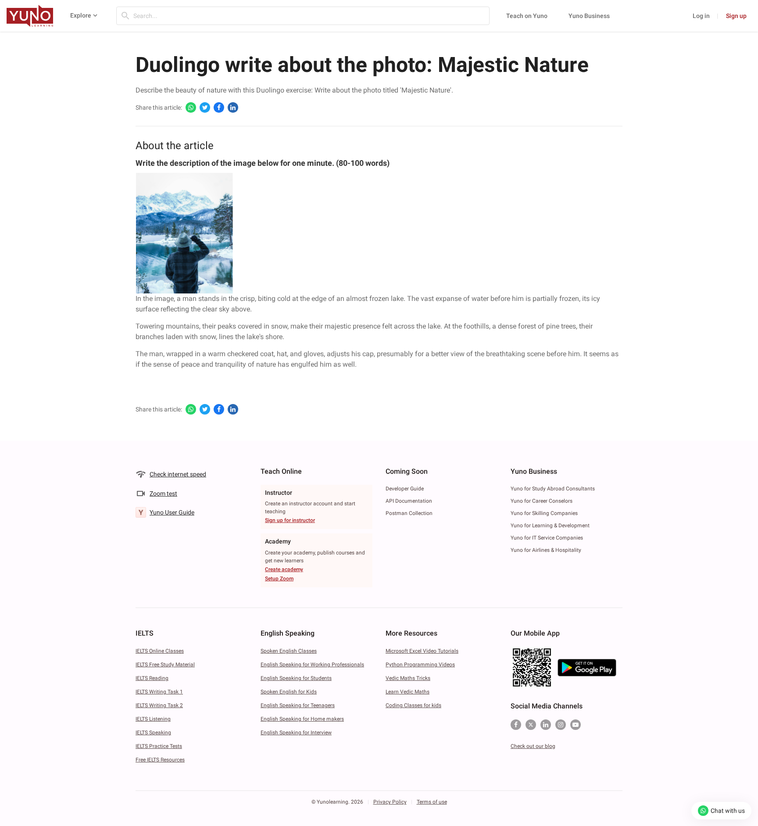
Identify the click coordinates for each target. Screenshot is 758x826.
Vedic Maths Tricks (408, 678)
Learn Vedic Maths (407, 692)
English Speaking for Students (296, 678)
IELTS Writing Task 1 (159, 692)
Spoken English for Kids (289, 692)
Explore (80, 15)
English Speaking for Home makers (302, 719)
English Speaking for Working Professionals (312, 665)
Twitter (531, 724)
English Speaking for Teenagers (298, 705)
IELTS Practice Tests (159, 746)
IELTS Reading (152, 678)
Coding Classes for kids (413, 705)
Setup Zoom (279, 579)
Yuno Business (589, 15)
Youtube (575, 724)
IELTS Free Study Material (165, 665)
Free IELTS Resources (160, 760)
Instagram (560, 724)
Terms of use (432, 802)
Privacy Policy (390, 802)
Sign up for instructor (290, 520)
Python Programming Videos (420, 665)
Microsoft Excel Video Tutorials (422, 651)
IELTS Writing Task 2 (159, 705)
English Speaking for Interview (296, 732)
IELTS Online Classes (160, 651)
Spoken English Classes (289, 651)
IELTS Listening (153, 719)
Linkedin (545, 724)
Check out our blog (533, 746)
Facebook (516, 724)
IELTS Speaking (153, 732)
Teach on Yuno (526, 15)
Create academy (284, 569)
